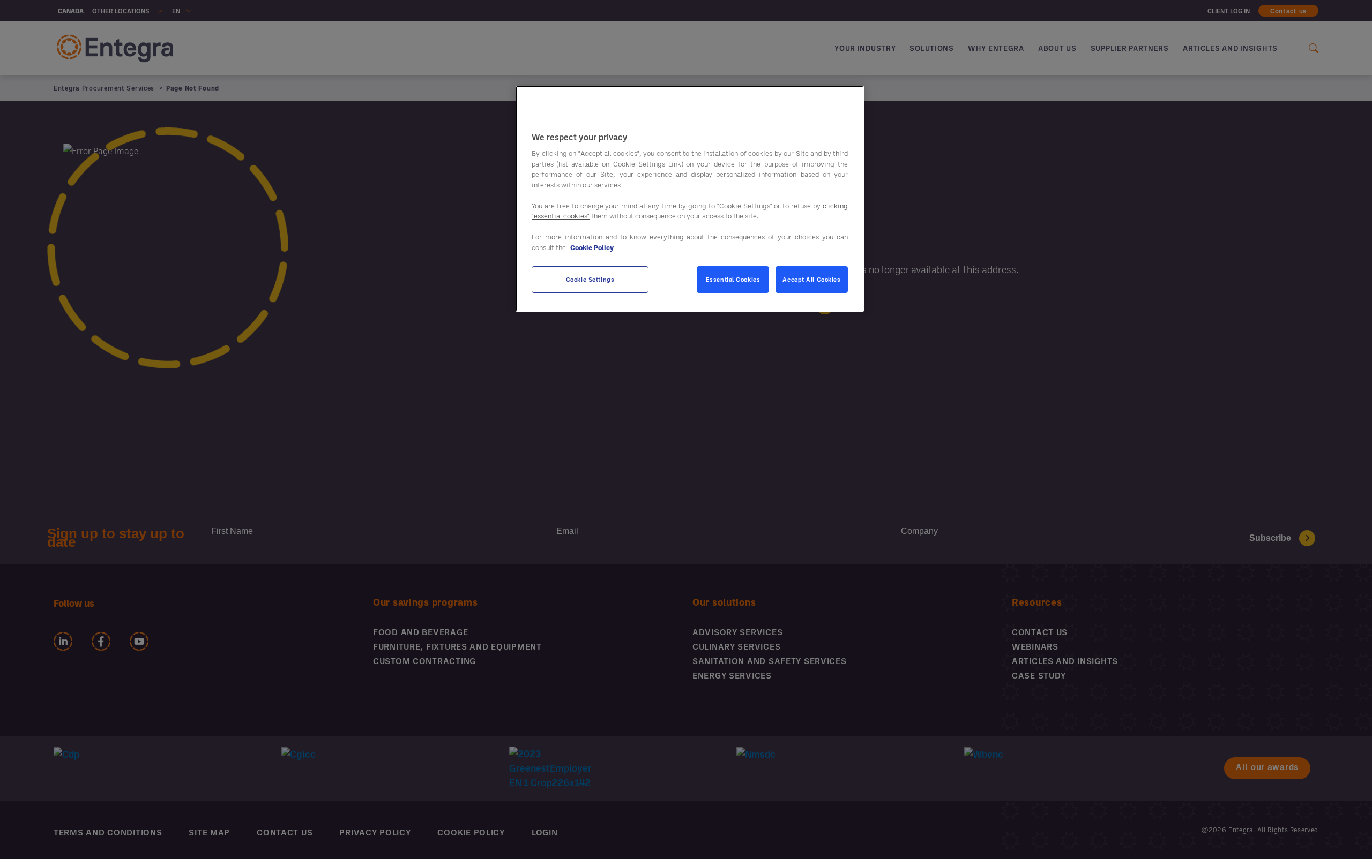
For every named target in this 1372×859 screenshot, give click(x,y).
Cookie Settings (590, 279)
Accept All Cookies (811, 279)
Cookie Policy (592, 247)
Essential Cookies (733, 279)
